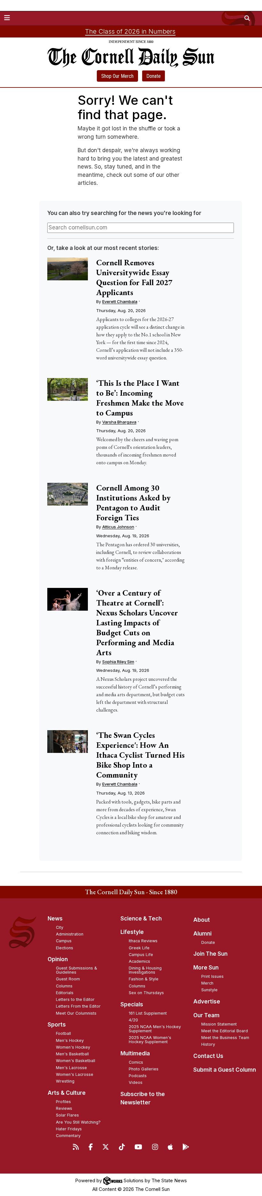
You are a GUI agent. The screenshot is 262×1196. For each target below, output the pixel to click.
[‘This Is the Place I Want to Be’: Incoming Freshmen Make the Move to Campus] (67, 389)
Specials (131, 1004)
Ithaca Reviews (143, 940)
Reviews (64, 1108)
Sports (57, 1024)
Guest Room (68, 979)
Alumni (202, 933)
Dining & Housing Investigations (145, 970)
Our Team (206, 1015)
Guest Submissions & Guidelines (76, 970)
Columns (64, 986)
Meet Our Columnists (76, 1013)
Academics (139, 961)
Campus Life (141, 954)
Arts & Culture (67, 1093)
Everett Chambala (119, 301)
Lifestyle (132, 932)
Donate (153, 76)
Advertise (206, 1001)
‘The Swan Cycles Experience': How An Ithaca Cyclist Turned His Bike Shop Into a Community (140, 755)
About (201, 920)
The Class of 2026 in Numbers (130, 31)
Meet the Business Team (225, 1037)
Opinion (58, 959)
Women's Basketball (75, 1060)
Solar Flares (67, 1115)
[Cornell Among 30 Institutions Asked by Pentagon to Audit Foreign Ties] (67, 494)
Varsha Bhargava (119, 422)
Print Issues (212, 976)
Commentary (68, 1135)
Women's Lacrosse (74, 1074)
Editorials (64, 992)
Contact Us (208, 1056)
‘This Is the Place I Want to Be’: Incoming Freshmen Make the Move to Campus (140, 398)
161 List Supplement (148, 1013)
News (55, 918)
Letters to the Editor (75, 999)
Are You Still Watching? (78, 1122)
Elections (64, 947)
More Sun (206, 967)
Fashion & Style (143, 979)
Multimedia (135, 1053)
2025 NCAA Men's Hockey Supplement (155, 1028)
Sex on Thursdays (146, 992)
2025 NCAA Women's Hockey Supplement (150, 1039)
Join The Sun (210, 954)
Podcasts (138, 1075)
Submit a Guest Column (224, 1070)
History (208, 1044)
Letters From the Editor (78, 1006)
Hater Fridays (69, 1128)
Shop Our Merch (117, 76)
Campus (64, 940)
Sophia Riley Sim (118, 661)
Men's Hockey (70, 1040)
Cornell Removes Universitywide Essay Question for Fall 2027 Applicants (134, 277)
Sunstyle (209, 989)
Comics (136, 1062)
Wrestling (65, 1081)
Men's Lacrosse (71, 1067)
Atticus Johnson (118, 526)
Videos (136, 1082)
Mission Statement (219, 1024)
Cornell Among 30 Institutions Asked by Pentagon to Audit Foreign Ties (133, 503)
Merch (207, 983)
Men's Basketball (72, 1054)
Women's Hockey (73, 1047)
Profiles (63, 1101)
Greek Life (139, 947)
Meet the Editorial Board (224, 1030)
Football (63, 1033)
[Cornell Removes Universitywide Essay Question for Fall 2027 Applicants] (67, 269)
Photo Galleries (143, 1069)
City (59, 927)
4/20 (133, 1020)
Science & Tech (141, 918)
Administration (69, 934)
